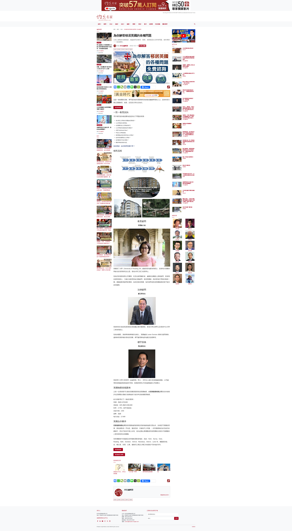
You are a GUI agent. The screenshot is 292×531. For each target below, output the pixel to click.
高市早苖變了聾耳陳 (187, 207)
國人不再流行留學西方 (188, 157)
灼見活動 (157, 24)
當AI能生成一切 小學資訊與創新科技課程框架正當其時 (189, 142)
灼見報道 (99, 64)
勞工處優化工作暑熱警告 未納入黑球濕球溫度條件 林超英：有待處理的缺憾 (104, 46)
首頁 (114, 29)
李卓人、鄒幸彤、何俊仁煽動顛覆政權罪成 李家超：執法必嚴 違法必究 (188, 108)
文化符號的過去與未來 (188, 48)
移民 (127, 49)
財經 (116, 24)
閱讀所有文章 (164, 495)
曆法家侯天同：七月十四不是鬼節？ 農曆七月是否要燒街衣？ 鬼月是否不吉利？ (104, 270)
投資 (123, 49)
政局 (99, 24)
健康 (128, 24)
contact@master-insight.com (132, 521)
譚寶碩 (184, 76)
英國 (131, 49)
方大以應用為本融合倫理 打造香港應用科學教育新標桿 (189, 58)
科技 (139, 24)
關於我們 (165, 24)
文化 (110, 24)
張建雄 (184, 158)
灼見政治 (99, 42)
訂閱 (176, 518)
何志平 (184, 49)
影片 (145, 24)
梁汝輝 (184, 144)
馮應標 (184, 166)
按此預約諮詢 (118, 107)
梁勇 (184, 176)
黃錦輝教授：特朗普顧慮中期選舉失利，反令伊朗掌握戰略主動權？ (104, 150)
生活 (122, 24)
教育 (105, 24)
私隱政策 (193, 526)
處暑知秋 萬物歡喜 (187, 123)
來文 (184, 92)
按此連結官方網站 (119, 454)
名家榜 (151, 24)
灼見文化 (99, 104)
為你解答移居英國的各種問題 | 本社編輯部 (132, 29)
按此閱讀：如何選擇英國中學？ (124, 146)
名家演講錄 (99, 125)
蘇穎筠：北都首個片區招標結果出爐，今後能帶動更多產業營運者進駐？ (104, 190)
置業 (119, 49)
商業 (134, 24)
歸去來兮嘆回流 (186, 165)
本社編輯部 (124, 46)
